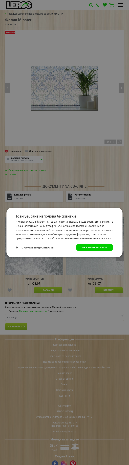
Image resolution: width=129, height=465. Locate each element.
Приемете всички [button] (94, 247)
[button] (35, 247)
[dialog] (64, 232)
